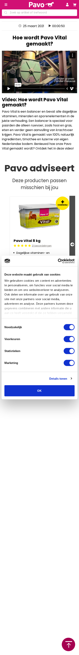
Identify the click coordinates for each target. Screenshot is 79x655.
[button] (67, 4)
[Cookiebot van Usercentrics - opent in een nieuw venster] (58, 260)
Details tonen (58, 378)
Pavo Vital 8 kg (27, 240)
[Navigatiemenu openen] (6, 5)
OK (39, 390)
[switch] (69, 339)
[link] (74, 4)
